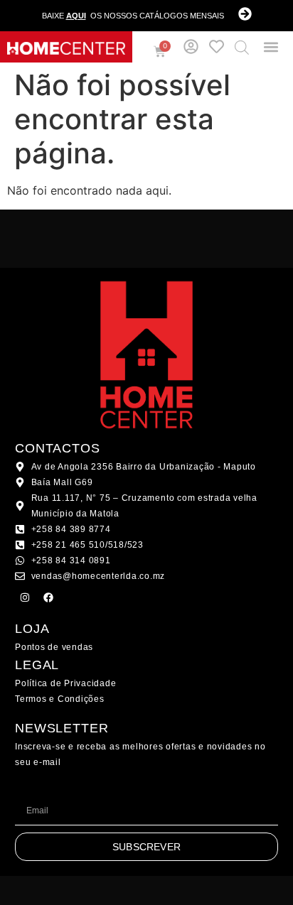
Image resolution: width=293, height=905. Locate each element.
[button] (271, 47)
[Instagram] (25, 597)
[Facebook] (48, 597)
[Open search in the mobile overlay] (242, 47)
